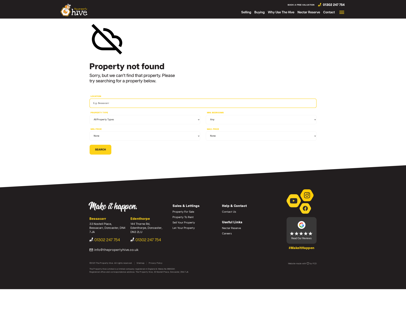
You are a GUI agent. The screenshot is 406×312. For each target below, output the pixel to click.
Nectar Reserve (309, 12)
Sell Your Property (184, 223)
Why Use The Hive (281, 12)
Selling (246, 12)
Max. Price (213, 129)
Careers (227, 234)
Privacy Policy (155, 263)
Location (96, 96)
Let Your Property (184, 228)
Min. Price (96, 129)
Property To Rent (183, 217)
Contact (329, 12)
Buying (259, 12)
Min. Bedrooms (215, 113)
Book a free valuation (301, 5)
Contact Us (229, 212)
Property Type (99, 113)
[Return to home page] (73, 10)
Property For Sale (183, 212)
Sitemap (140, 263)
